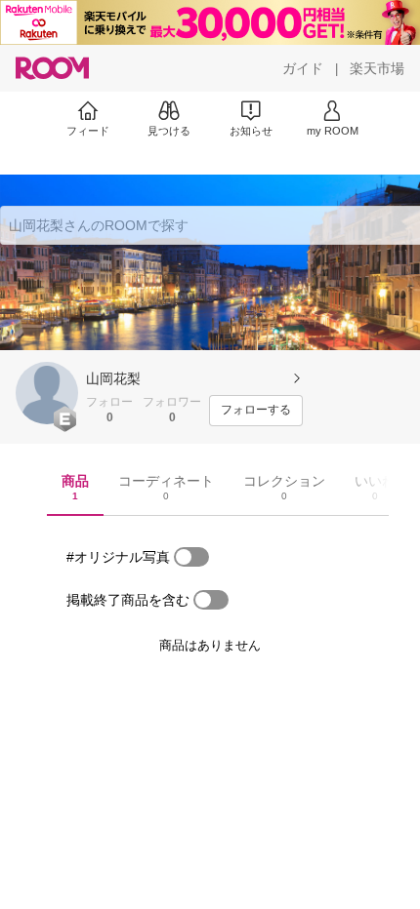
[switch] (191, 557)
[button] (47, 393)
